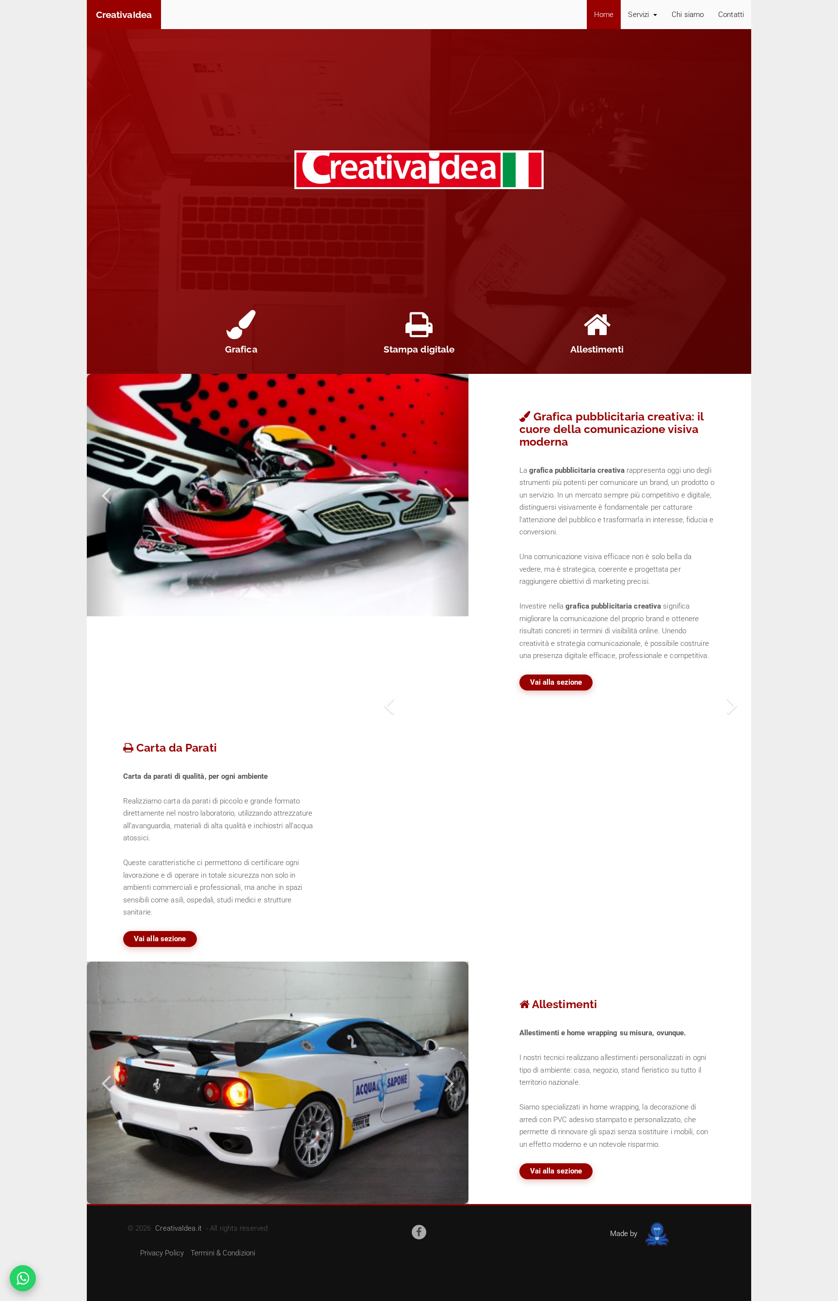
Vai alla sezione (556, 682)
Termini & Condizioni (223, 1253)
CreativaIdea (124, 14)
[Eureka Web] (655, 1233)
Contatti (731, 14)
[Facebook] (419, 1232)
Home (603, 14)
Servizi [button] (639, 14)
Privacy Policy (162, 1253)
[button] (106, 495)
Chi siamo (688, 14)
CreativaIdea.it (178, 1228)
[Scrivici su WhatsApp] (23, 1278)
